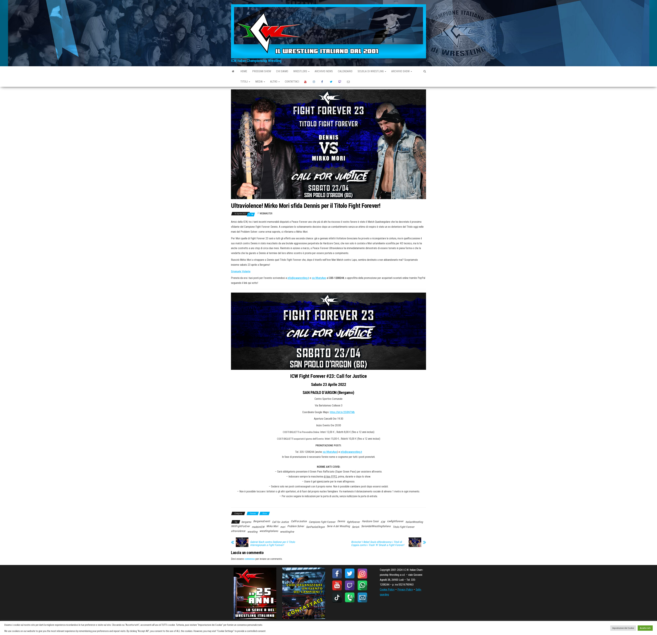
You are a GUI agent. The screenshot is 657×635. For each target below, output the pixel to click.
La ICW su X (331, 82)
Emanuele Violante (240, 271)
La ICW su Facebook (323, 82)
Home (243, 71)
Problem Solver (295, 526)
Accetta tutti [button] (645, 628)
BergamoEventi (261, 521)
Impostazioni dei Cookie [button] (623, 628)
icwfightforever (395, 521)
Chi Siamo (282, 71)
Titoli (244, 81)
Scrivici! (348, 82)
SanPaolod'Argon (315, 527)
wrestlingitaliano (269, 531)
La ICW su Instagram (314, 82)
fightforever (353, 522)
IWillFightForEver (240, 526)
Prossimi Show (261, 71)
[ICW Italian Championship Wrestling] (233, 71)
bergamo (246, 522)
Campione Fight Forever (322, 522)
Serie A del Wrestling (338, 526)
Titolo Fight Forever (403, 527)
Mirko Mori (272, 526)
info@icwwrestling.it (298, 278)
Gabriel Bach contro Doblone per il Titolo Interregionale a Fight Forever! (272, 543)
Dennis (341, 521)
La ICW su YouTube (306, 82)
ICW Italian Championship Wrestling (256, 61)
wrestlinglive (287, 531)
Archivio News (324, 71)
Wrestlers (300, 71)
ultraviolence (238, 531)
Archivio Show (400, 71)
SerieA (355, 527)
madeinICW (258, 527)
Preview (253, 513)
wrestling (252, 531)
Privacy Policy (405, 589)
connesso (249, 559)
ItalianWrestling (414, 522)
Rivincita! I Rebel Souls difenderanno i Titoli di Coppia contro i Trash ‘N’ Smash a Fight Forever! (377, 543)
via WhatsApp (319, 278)
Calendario (345, 71)
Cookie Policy (387, 589)
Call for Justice (280, 522)
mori (282, 527)
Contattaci (292, 81)
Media (259, 81)
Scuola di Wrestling (371, 71)
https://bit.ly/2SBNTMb (342, 412)
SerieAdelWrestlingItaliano (376, 526)
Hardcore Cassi (370, 521)
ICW (383, 522)
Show (264, 513)
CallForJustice (299, 521)
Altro (274, 81)
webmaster (266, 213)
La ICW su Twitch (340, 82)
